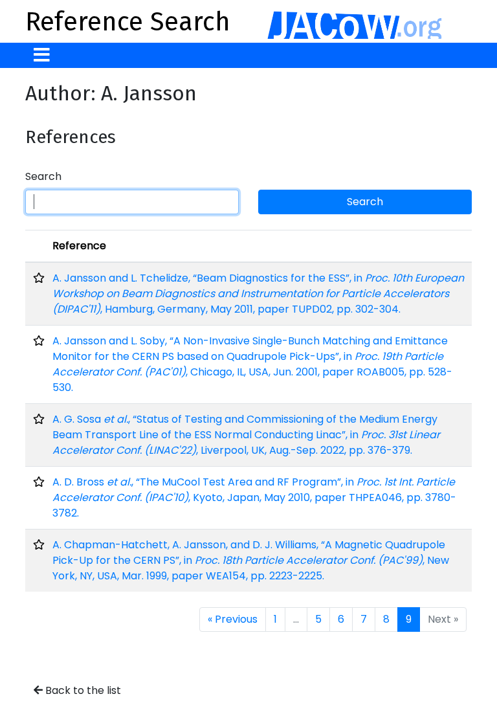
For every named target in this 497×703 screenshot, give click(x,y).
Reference (79, 245)
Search (43, 176)
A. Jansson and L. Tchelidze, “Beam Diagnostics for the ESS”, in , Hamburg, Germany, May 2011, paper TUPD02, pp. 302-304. (258, 294)
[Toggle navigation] (41, 55)
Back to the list (82, 690)
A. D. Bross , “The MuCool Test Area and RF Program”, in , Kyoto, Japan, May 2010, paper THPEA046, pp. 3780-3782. (254, 497)
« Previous (233, 619)
